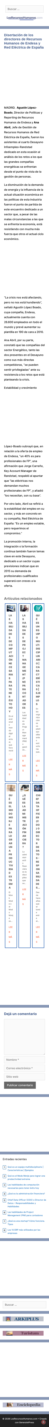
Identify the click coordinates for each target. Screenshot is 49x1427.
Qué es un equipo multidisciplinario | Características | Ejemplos (38, 659)
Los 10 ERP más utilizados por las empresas (24, 1231)
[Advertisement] (24, 79)
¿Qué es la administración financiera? (24, 821)
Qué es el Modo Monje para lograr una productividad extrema (26, 1177)
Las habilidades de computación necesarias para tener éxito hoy (11, 663)
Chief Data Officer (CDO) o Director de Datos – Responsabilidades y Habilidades (27, 1203)
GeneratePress (26, 1422)
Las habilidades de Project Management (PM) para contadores (25, 1214)
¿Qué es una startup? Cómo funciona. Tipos (26, 1223)
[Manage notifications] (43, 1422)
